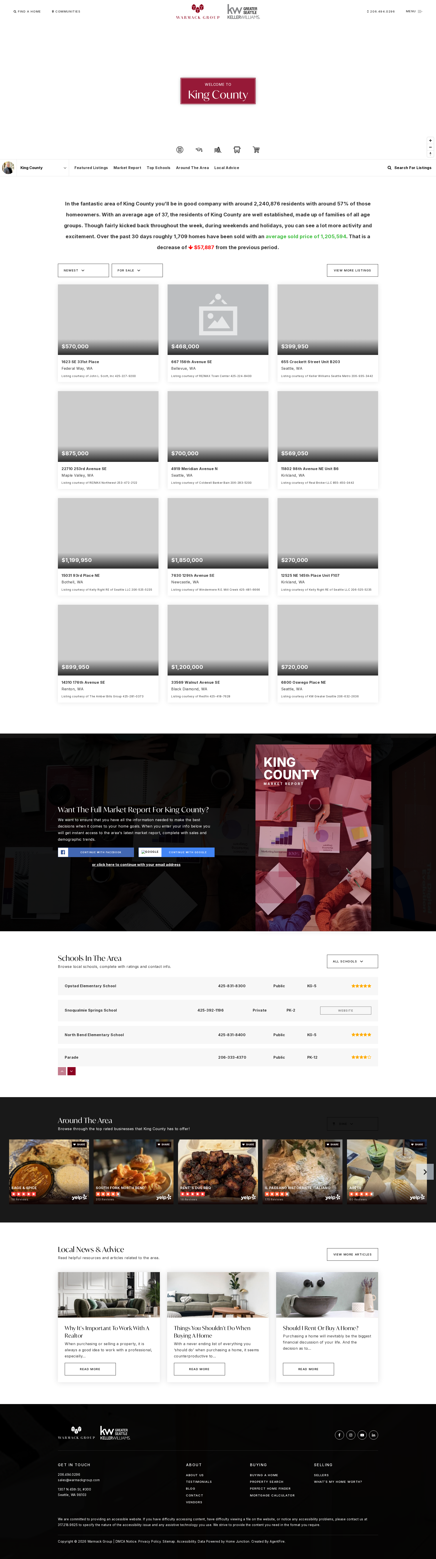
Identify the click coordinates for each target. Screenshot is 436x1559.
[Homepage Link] (197, 11)
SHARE (81, 1144)
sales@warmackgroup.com (79, 1480)
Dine (343, 1124)
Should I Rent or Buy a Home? (321, 1328)
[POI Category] (180, 150)
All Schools (345, 961)
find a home (29, 11)
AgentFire (277, 1541)
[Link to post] (109, 1295)
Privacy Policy (149, 1541)
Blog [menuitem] (190, 1488)
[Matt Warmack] (8, 167)
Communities (67, 11)
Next (425, 1172)
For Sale (126, 270)
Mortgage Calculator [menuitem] (272, 1495)
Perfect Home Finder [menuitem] (270, 1488)
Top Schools (159, 167)
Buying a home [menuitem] (264, 1475)
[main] (218, 713)
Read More (90, 1369)
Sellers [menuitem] (321, 1475)
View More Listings (352, 270)
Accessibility (186, 1541)
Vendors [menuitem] (194, 1502)
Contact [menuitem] (194, 1495)
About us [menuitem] (195, 1475)
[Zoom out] (430, 147)
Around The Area (192, 167)
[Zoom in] (430, 140)
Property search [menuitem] (267, 1481)
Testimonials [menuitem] (199, 1481)
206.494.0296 (382, 11)
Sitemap (169, 1541)
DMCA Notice (126, 1541)
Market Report (127, 167)
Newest (71, 270)
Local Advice (226, 167)
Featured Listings (91, 167)
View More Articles (352, 1254)
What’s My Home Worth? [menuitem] (338, 1481)
